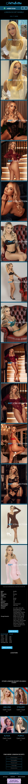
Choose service (14, 768)
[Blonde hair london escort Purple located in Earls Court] (21, 725)
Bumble (16, 16)
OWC (23, 615)
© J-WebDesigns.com (14, 773)
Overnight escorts (21, 624)
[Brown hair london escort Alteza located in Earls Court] (7, 725)
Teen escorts (20, 619)
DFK (21, 609)
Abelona (7, 707)
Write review (21, 776)
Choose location (13, 757)
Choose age (14, 765)
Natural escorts (17, 626)
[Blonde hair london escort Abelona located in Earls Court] (7, 696)
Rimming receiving (17, 610)
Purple (21, 735)
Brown (14, 599)
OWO (16, 608)
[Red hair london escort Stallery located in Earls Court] (21, 696)
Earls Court (15, 605)
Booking (13, 776)
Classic (19, 613)
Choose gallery (14, 760)
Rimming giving (16, 609)
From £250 (19, 617)
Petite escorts (20, 622)
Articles (5, 776)
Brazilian (15, 594)
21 (13, 592)
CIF (14, 608)
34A (14, 601)
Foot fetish (19, 615)
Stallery (21, 707)
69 (23, 609)
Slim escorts (16, 623)
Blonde (14, 598)
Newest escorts (16, 616)
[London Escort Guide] (14, 783)
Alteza (7, 735)
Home (11, 16)
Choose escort (14, 762)
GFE (22, 608)
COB (20, 608)
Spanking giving (16, 612)
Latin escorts (16, 620)
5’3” (14, 595)
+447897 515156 (11, 8)
